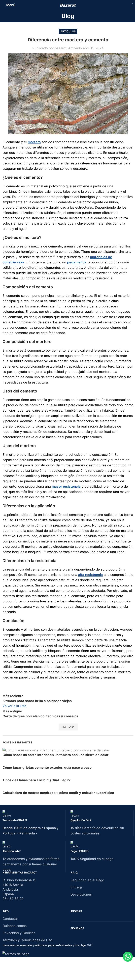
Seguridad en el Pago (87, 880)
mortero (34, 142)
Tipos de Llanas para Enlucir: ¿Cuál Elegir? (36, 780)
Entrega (76, 887)
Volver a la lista (14, 706)
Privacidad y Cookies (18, 933)
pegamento (76, 262)
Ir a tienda (68, 726)
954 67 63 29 (13, 899)
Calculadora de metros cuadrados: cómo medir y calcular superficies (58, 793)
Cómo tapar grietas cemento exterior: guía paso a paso (47, 768)
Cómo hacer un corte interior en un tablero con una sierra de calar (55, 755)
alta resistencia (90, 575)
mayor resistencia (66, 486)
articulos (68, 31)
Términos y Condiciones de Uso (27, 940)
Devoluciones (81, 894)
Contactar (10, 919)
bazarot (61, 48)
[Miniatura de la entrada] (55, 750)
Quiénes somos (14, 926)
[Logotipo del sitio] (68, 5)
